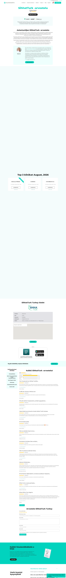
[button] (44, 568)
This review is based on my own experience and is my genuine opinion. (34, 532)
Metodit (37, 2)
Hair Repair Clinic (12, 380)
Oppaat (41, 2)
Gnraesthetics (12, 373)
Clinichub (12, 382)
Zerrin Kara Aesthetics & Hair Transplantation (12, 377)
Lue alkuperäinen (22, 387)
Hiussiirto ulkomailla (30, 2)
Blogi (45, 2)
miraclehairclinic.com (12, 384)
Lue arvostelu (15, 187)
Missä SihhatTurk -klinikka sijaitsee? (38, 568)
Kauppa (49, 2)
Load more (22, 505)
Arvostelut (23, 2)
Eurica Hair (12, 386)
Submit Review (23, 534)
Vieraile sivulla (16, 189)
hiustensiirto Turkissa (31, 49)
